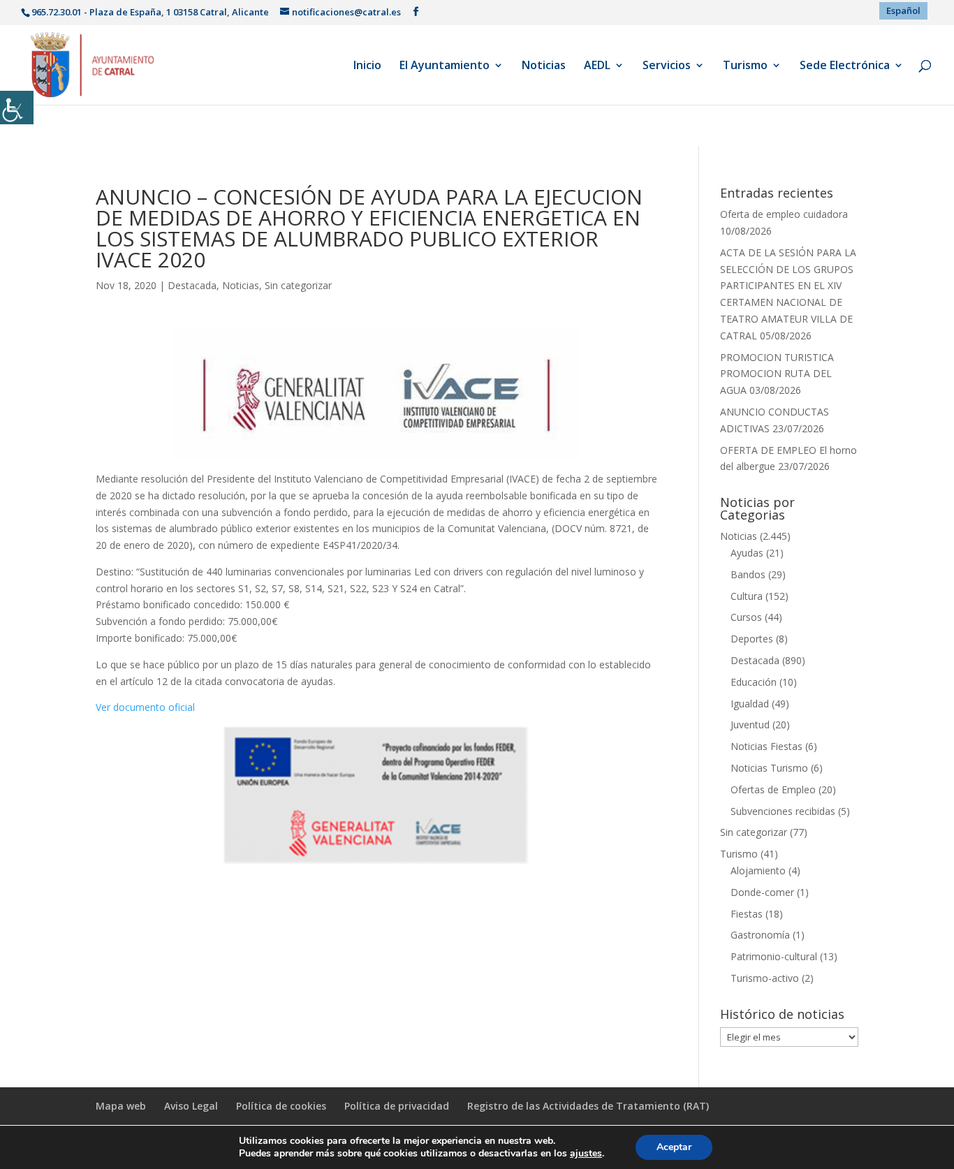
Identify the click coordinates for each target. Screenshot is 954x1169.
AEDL (597, 66)
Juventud (750, 724)
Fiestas (747, 913)
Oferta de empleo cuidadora (784, 214)
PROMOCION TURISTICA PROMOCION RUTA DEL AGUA (777, 374)
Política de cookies (281, 1105)
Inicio (367, 66)
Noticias (544, 66)
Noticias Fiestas (766, 746)
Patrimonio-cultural (774, 956)
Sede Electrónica (845, 66)
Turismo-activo (765, 978)
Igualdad (750, 703)
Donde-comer (762, 892)
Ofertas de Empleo (773, 789)
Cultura (747, 596)
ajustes (586, 1153)
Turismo (745, 66)
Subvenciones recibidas (783, 811)
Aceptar (673, 1147)
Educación (754, 682)
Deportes (752, 638)
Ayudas (747, 552)
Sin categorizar (298, 285)
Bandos (748, 574)
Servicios (667, 66)
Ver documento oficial (145, 707)
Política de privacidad (396, 1105)
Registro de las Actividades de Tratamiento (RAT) (588, 1105)
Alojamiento (758, 870)
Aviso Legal (191, 1105)
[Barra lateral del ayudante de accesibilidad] (17, 107)
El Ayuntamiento (444, 66)
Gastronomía (760, 934)
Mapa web (121, 1105)
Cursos (746, 617)
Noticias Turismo (769, 767)
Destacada (192, 285)
